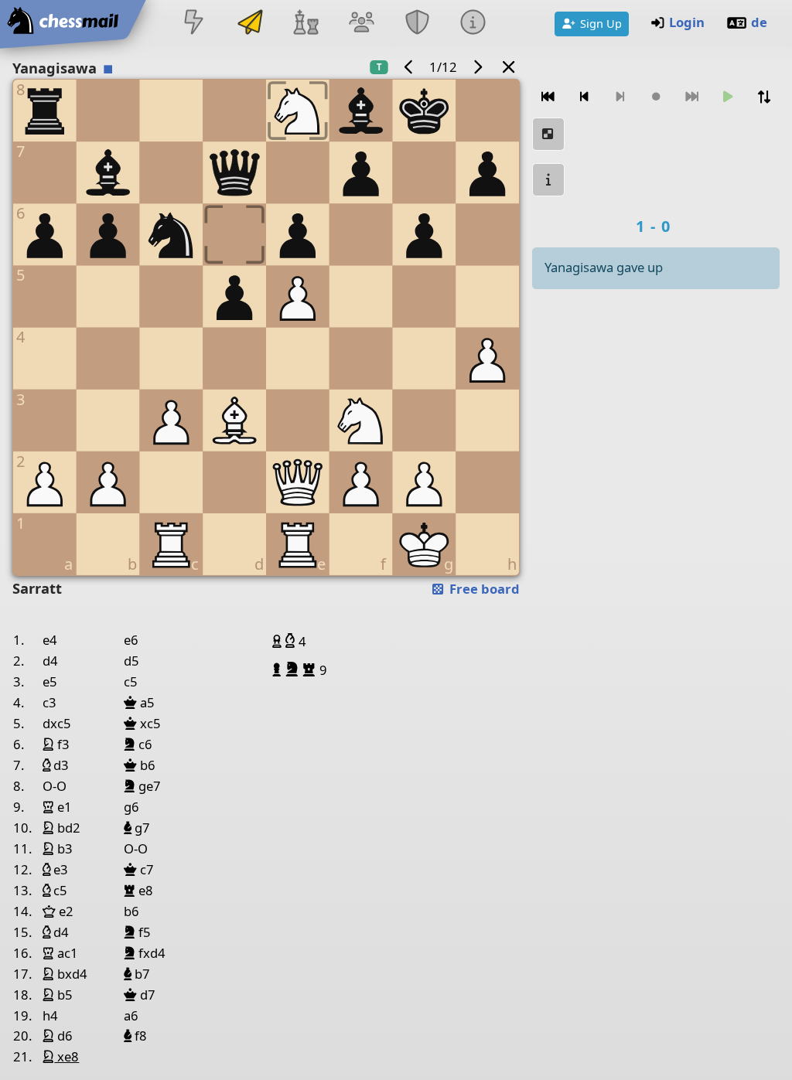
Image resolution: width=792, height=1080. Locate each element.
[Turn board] (763, 97)
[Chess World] (305, 23)
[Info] (473, 23)
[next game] (477, 67)
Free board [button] (483, 589)
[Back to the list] (509, 67)
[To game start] (548, 97)
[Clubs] (418, 23)
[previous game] (409, 67)
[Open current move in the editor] (548, 134)
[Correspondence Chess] (250, 23)
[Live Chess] (194, 23)
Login (687, 22)
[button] (278, 641)
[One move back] (584, 97)
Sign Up (601, 23)
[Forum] (361, 23)
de (759, 22)
